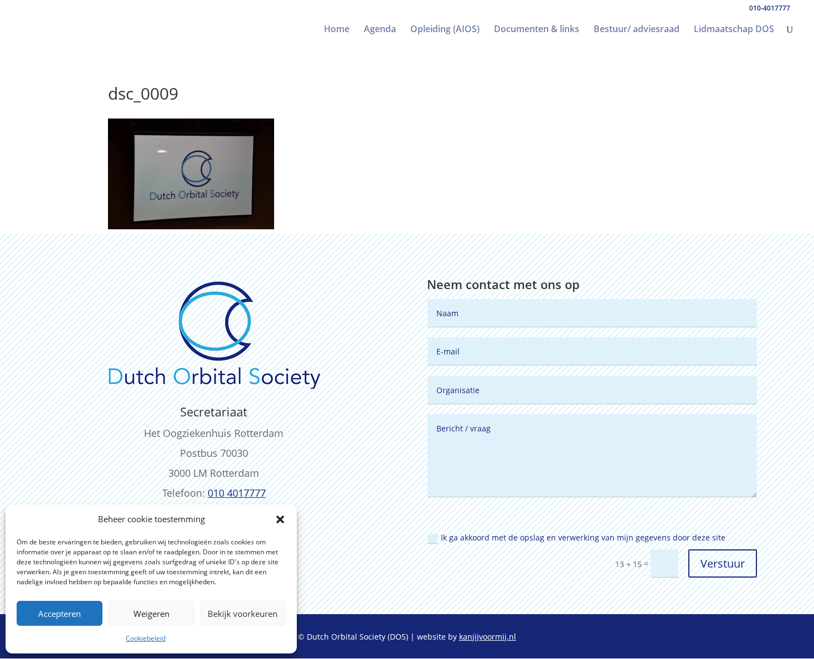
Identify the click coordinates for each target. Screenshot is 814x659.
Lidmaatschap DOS (734, 30)
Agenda (380, 30)
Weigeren (151, 613)
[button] (280, 519)
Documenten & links (536, 30)
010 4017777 (237, 493)
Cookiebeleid (146, 638)
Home (336, 30)
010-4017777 (769, 8)
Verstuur (722, 563)
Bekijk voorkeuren (242, 613)
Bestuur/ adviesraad (636, 30)
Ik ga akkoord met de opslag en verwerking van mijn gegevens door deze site (583, 537)
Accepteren (59, 613)
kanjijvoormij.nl (487, 636)
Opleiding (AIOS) (445, 30)
